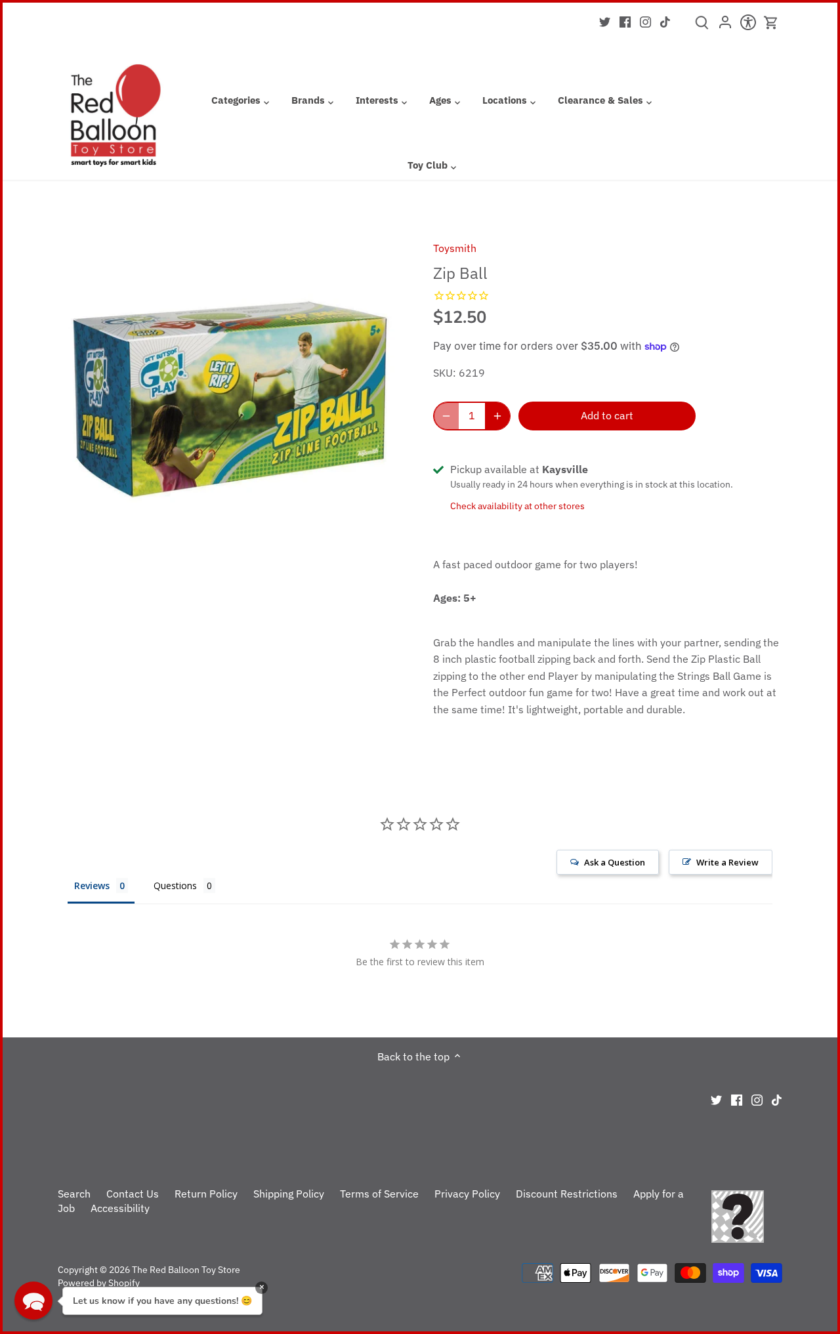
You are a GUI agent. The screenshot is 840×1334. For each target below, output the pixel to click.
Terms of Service (379, 1193)
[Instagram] (645, 21)
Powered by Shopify (99, 1282)
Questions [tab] (175, 885)
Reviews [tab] (92, 885)
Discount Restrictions (567, 1193)
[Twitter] (604, 21)
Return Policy (206, 1193)
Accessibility (120, 1208)
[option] (230, 399)
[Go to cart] (771, 23)
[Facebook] (625, 21)
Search (74, 1193)
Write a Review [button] (727, 862)
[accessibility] (747, 26)
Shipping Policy (288, 1193)
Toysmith (454, 248)
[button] (33, 1301)
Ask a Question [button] (614, 862)
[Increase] (497, 416)
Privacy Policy (467, 1193)
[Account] (724, 26)
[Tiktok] (665, 21)
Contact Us (132, 1193)
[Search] (701, 27)
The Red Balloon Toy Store (186, 1269)
